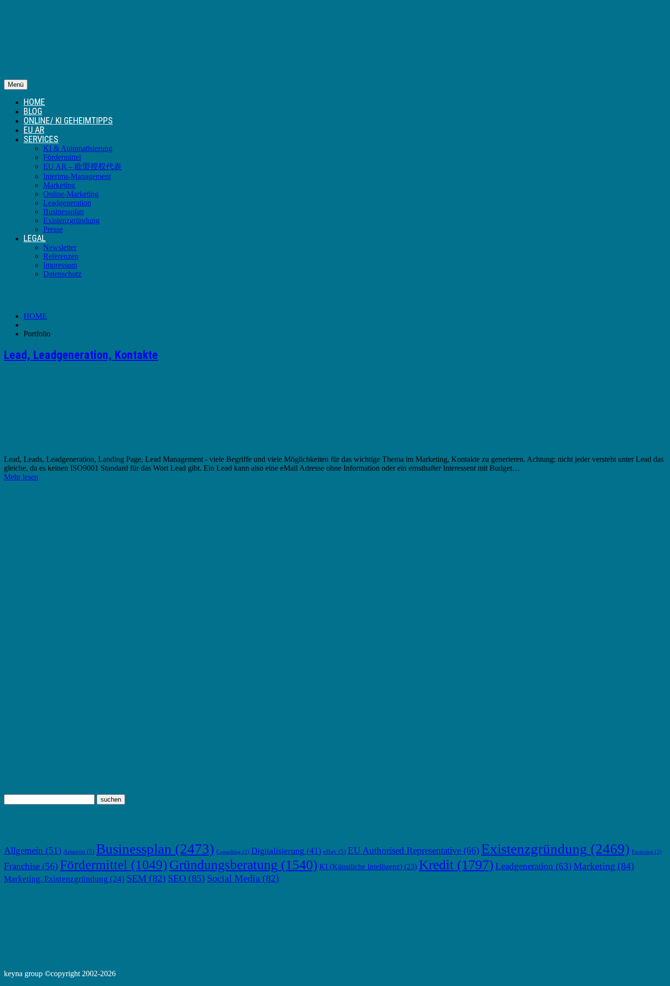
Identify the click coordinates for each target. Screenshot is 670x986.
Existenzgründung (71, 220)
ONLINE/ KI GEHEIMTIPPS (68, 120)
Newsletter (60, 247)
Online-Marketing (71, 194)
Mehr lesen (21, 477)
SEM (146, 878)
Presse (53, 229)
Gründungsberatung (243, 864)
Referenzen (60, 256)
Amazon (78, 851)
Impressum (60, 265)
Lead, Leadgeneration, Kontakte (81, 355)
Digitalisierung (286, 851)
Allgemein (32, 850)
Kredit (456, 864)
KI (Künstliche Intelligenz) (368, 866)
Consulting (232, 852)
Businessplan (63, 211)
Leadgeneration (67, 203)
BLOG (33, 111)
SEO (186, 878)
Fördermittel (62, 157)
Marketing (59, 185)
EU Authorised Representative (413, 850)
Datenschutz (62, 274)
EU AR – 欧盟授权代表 (82, 166)
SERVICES (41, 139)
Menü (16, 84)
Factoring (647, 852)
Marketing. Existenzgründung (64, 879)
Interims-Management (77, 176)
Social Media (243, 878)
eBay (334, 851)
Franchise (31, 866)
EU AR (34, 130)
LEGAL (35, 238)
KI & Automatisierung (77, 148)
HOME (34, 102)
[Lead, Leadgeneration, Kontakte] (77, 442)
